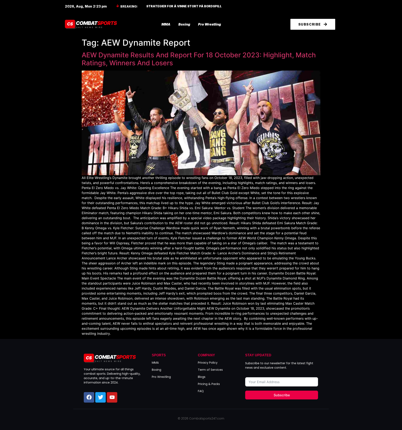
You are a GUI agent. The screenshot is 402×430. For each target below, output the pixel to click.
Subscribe (282, 395)
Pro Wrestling (209, 24)
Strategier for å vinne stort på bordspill (184, 6)
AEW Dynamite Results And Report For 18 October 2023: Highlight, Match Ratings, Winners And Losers (199, 59)
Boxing (184, 24)
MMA (165, 24)
